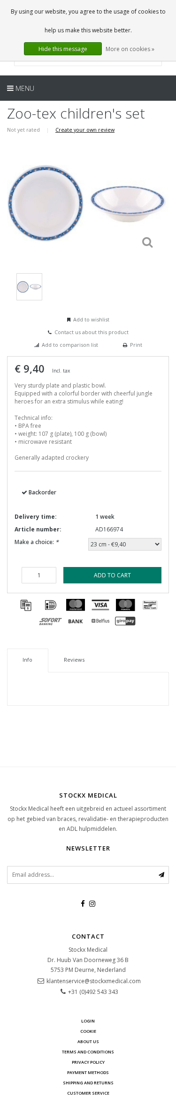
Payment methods (88, 1072)
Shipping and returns (88, 1083)
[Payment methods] (26, 605)
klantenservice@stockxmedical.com (93, 981)
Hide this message (62, 49)
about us (88, 1041)
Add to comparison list (70, 344)
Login (88, 1021)
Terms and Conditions (88, 1052)
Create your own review (85, 129)
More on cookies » (130, 49)
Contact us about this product (91, 332)
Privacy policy (88, 1062)
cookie (88, 1031)
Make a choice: (37, 542)
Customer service (88, 1093)
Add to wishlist (91, 319)
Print (136, 344)
